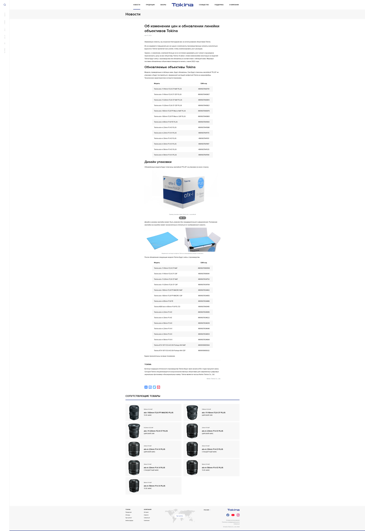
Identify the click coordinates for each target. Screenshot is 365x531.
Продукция (128, 512)
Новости (146, 515)
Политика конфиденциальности (231, 522)
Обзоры (127, 515)
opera (5, 14)
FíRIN (5, 22)
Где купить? (128, 518)
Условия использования (233, 520)
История (146, 512)
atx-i (5, 29)
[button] (181, 217)
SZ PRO (5, 50)
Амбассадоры (129, 520)
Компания (146, 520)
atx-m (5, 37)
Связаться (147, 518)
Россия (206, 510)
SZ (5, 43)
